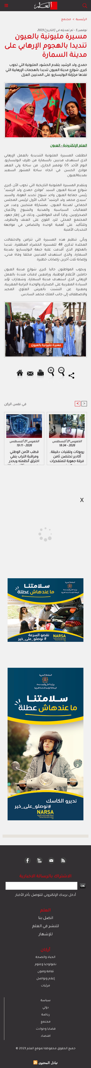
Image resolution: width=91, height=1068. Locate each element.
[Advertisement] (42, 533)
